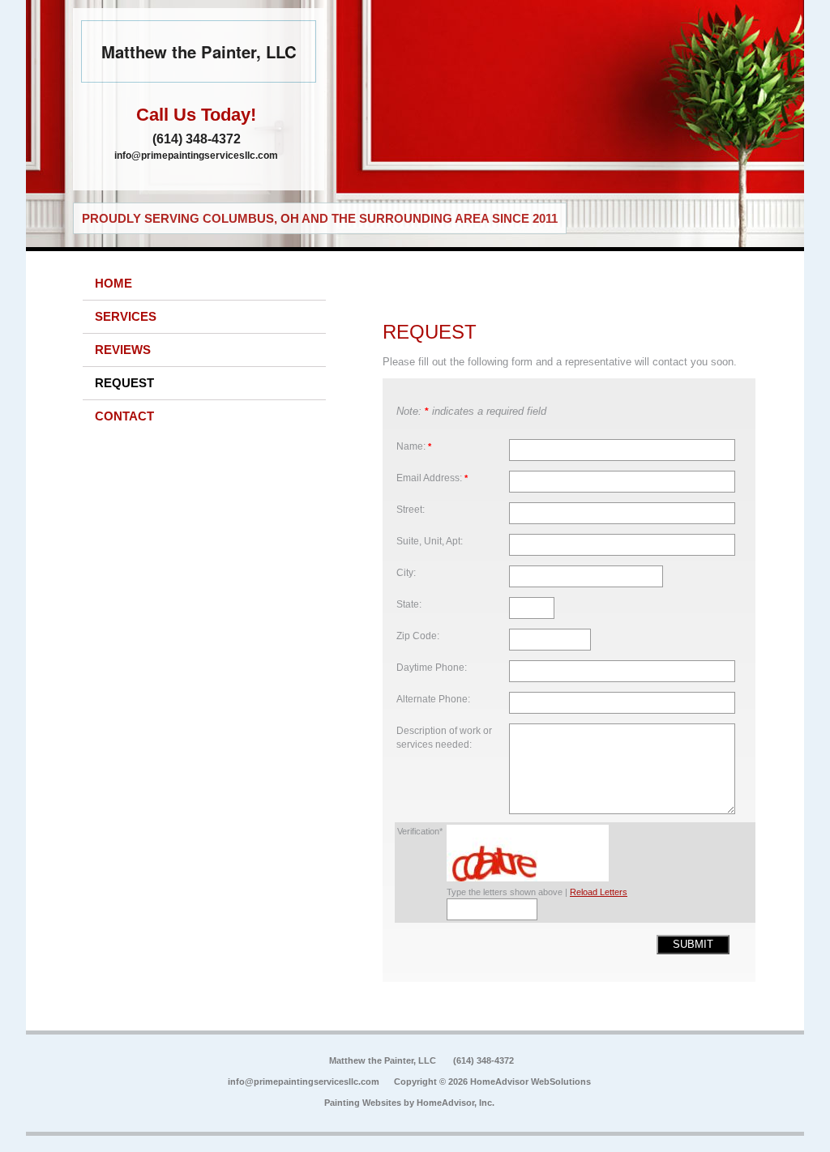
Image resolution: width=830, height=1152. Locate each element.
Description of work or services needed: (444, 737)
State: (408, 604)
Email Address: (432, 477)
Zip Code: (417, 635)
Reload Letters (598, 892)
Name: (413, 446)
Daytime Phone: (431, 667)
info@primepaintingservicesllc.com (196, 155)
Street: (410, 509)
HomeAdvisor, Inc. (455, 1102)
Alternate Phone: (433, 698)
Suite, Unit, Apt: (429, 540)
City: (406, 572)
